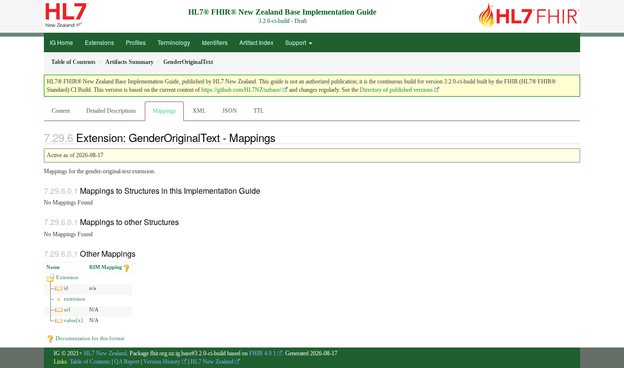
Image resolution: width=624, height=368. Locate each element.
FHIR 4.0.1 (262, 353)
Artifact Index (256, 42)
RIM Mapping (105, 267)
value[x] (73, 320)
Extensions (99, 42)
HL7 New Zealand (105, 353)
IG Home (61, 42)
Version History (161, 361)
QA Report (126, 361)
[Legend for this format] (126, 267)
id (66, 288)
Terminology (173, 42)
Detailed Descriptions (111, 110)
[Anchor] (280, 137)
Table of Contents (90, 361)
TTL (259, 110)
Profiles (136, 42)
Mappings (164, 110)
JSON (229, 110)
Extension (67, 277)
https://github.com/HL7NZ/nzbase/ (241, 89)
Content (61, 110)
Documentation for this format (89, 338)
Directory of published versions (396, 89)
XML (199, 110)
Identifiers (215, 42)
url (67, 309)
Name (53, 267)
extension (74, 299)
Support (296, 42)
